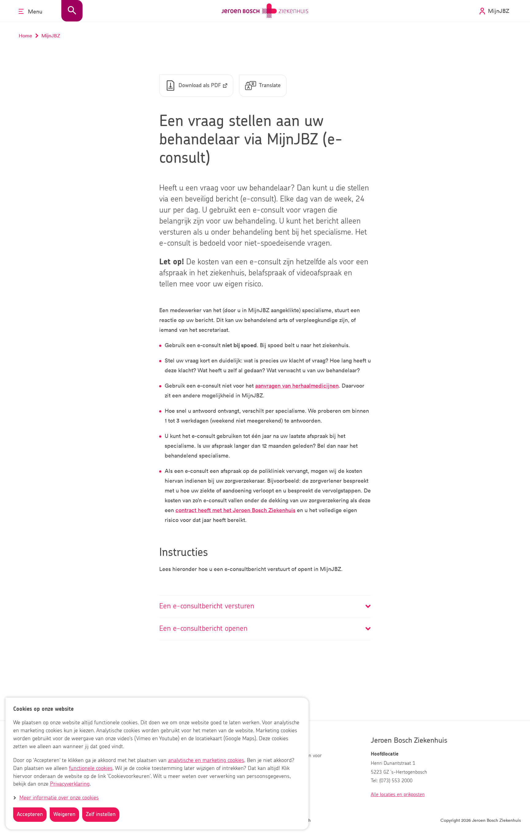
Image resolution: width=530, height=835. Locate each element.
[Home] (264, 10)
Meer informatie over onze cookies (59, 798)
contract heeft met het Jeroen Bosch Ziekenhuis (235, 510)
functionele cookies (91, 768)
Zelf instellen (101, 814)
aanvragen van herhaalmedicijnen (297, 385)
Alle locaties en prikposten (398, 794)
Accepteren (30, 814)
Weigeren (64, 814)
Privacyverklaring (70, 784)
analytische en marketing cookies (206, 760)
